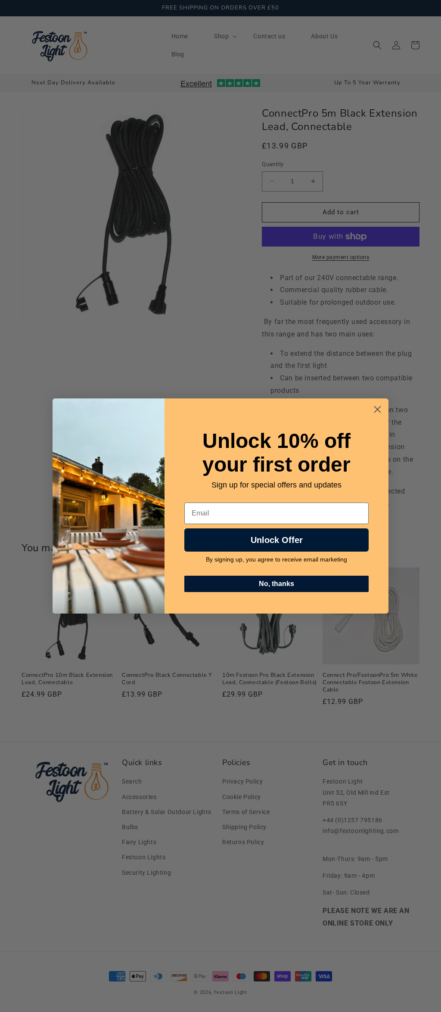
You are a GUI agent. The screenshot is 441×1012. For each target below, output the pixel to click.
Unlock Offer (277, 540)
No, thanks (276, 583)
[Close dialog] (377, 409)
